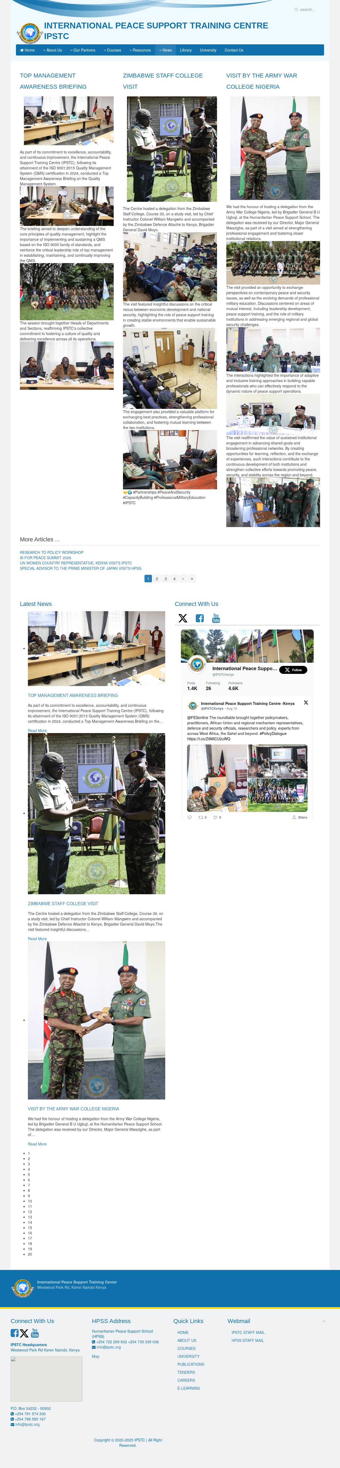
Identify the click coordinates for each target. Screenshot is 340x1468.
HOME (183, 1332)
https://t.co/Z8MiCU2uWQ (208, 738)
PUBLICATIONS (190, 1364)
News (167, 50)
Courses (113, 50)
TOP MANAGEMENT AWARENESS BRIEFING (73, 695)
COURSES (186, 1348)
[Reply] (189, 817)
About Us (53, 50)
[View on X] (306, 702)
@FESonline (197, 717)
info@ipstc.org (27, 1424)
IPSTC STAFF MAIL (248, 1332)
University (208, 50)
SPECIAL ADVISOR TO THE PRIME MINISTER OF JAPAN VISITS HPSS (80, 568)
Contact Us (234, 50)
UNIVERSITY (188, 1356)
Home (29, 50)
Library (186, 50)
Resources (141, 50)
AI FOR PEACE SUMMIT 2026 (45, 557)
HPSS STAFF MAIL (248, 1340)
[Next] (183, 578)
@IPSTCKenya (223, 674)
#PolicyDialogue (273, 733)
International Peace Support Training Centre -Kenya (245, 668)
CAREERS (186, 1380)
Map (95, 1356)
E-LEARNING (188, 1388)
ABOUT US (186, 1340)
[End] (192, 578)
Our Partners (84, 50)
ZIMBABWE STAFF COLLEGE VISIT (63, 903)
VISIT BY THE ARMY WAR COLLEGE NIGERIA (73, 1109)
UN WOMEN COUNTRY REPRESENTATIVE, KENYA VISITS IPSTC (76, 563)
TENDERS (186, 1372)
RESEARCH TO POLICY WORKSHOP (51, 552)
